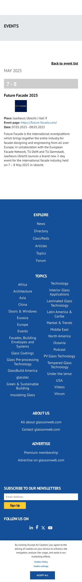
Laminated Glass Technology (59, 303)
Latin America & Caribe (59, 314)
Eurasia (22, 317)
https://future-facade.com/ (39, 122)
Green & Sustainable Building (23, 386)
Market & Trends (59, 322)
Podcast (59, 349)
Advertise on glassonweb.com (41, 460)
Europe (22, 324)
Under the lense (59, 373)
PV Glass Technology (59, 356)
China (22, 304)
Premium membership (41, 452)
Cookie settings (41, 566)
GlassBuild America (22, 370)
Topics (41, 253)
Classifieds (41, 238)
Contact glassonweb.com (41, 429)
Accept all (42, 575)
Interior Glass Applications (59, 292)
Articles (41, 246)
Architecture (22, 291)
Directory (41, 231)
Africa (22, 284)
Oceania (59, 342)
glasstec (22, 377)
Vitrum (59, 393)
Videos (59, 387)
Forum (41, 260)
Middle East (59, 329)
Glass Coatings (22, 353)
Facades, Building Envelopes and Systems (22, 342)
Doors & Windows (23, 311)
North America (59, 336)
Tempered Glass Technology (59, 364)
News (41, 223)
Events (23, 331)
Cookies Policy (41, 561)
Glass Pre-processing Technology (23, 361)
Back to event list (64, 63)
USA (59, 380)
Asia (22, 297)
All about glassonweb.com (41, 422)
